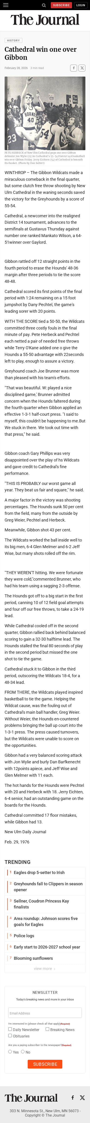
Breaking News (62, 1030)
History (13, 40)
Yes (16, 1052)
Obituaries (21, 1036)
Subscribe (61, 5)
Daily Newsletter (26, 1030)
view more (43, 968)
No (28, 1052)
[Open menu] (6, 5)
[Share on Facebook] (74, 67)
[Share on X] (82, 67)
